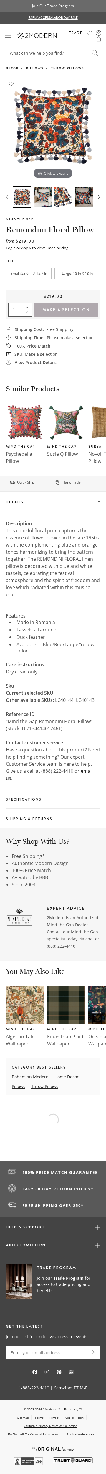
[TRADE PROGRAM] (53, 1285)
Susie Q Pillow (62, 454)
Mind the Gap (20, 219)
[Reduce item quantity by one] (28, 313)
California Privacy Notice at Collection (50, 1426)
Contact (54, 932)
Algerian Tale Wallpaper (20, 1040)
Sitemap (23, 1417)
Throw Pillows (67, 68)
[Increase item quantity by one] (28, 306)
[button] (98, 39)
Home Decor (66, 1076)
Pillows (35, 68)
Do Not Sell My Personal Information (33, 1434)
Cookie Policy (74, 1417)
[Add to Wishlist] (11, 83)
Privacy (54, 1417)
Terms (39, 1417)
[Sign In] (98, 33)
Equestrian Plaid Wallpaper (65, 1040)
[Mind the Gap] (19, 918)
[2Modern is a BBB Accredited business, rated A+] (29, 1464)
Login (11, 247)
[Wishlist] (89, 33)
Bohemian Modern (30, 1076)
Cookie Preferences (80, 1434)
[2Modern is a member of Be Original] (53, 1448)
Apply (26, 247)
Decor (12, 68)
